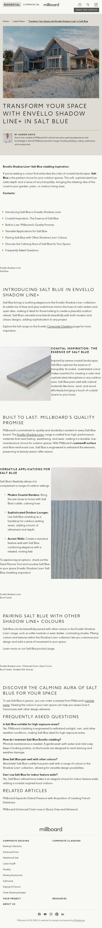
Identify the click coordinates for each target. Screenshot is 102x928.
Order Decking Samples (14, 892)
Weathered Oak (10, 857)
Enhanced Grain (11, 852)
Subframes (8, 881)
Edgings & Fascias (11, 886)
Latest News (19, 21)
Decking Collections (12, 846)
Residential (12, 4)
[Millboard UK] (51, 829)
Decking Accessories (12, 875)
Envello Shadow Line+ (30, 434)
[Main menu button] (96, 5)
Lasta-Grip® (9, 863)
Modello (7, 869)
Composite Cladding (60, 326)
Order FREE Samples (86, 10)
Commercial (31, 4)
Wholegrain (79, 920)
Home (6, 21)
